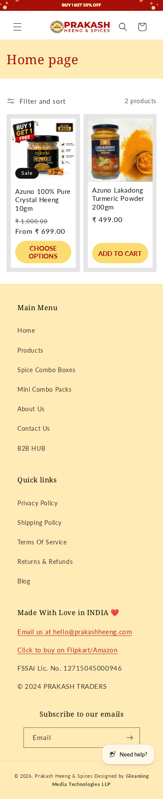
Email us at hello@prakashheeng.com (74, 631)
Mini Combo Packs (44, 389)
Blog (23, 581)
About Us (31, 409)
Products (30, 350)
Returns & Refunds (45, 561)
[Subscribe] (130, 737)
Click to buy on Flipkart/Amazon (67, 650)
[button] (17, 26)
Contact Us (33, 428)
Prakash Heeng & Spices (64, 776)
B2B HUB (31, 448)
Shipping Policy (39, 522)
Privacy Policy (37, 503)
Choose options (43, 252)
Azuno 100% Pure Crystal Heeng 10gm (43, 199)
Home (26, 330)
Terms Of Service (42, 542)
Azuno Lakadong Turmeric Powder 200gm (118, 198)
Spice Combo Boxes (46, 369)
